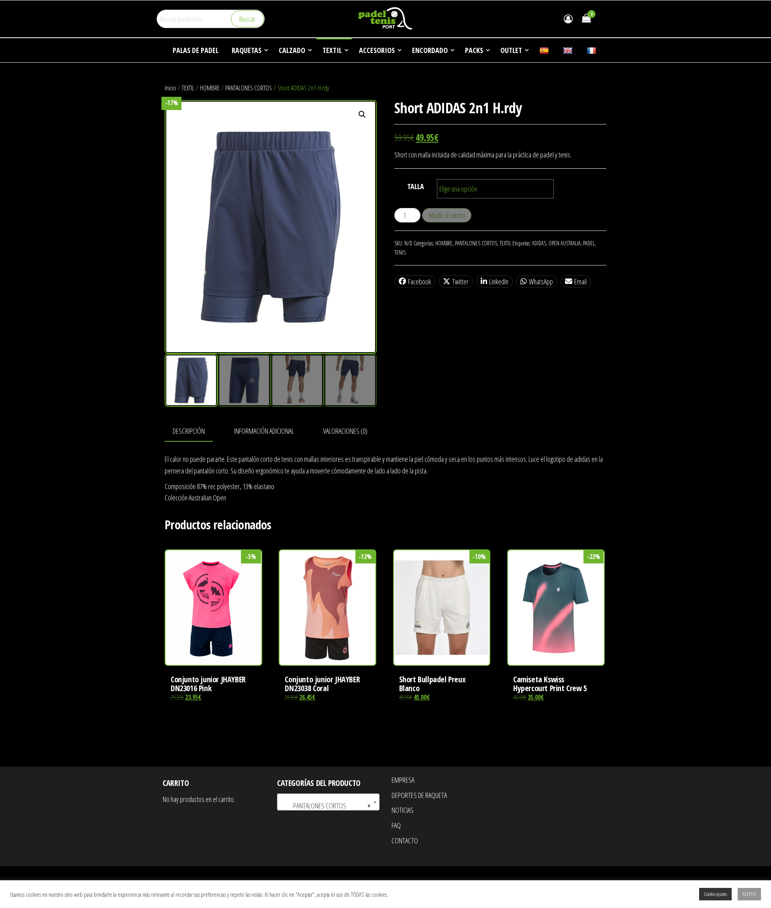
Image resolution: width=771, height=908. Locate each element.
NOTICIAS (403, 810)
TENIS (400, 252)
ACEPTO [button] (749, 894)
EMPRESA (403, 780)
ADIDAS (539, 243)
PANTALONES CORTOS (248, 87)
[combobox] (328, 802)
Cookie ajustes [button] (715, 894)
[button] (362, 114)
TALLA (415, 186)
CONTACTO (405, 840)
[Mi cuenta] (568, 18)
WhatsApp (541, 281)
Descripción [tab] (189, 431)
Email (580, 281)
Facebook (419, 281)
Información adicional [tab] (264, 431)
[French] (592, 50)
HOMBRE (210, 87)
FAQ (396, 825)
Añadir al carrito (446, 215)
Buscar (247, 19)
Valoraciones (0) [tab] (345, 431)
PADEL (589, 243)
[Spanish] (545, 50)
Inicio (170, 87)
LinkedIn (498, 281)
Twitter (460, 281)
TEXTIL (188, 87)
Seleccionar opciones (213, 616)
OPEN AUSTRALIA (565, 243)
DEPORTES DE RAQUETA (419, 795)
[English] (569, 50)
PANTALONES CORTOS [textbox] (326, 805)
